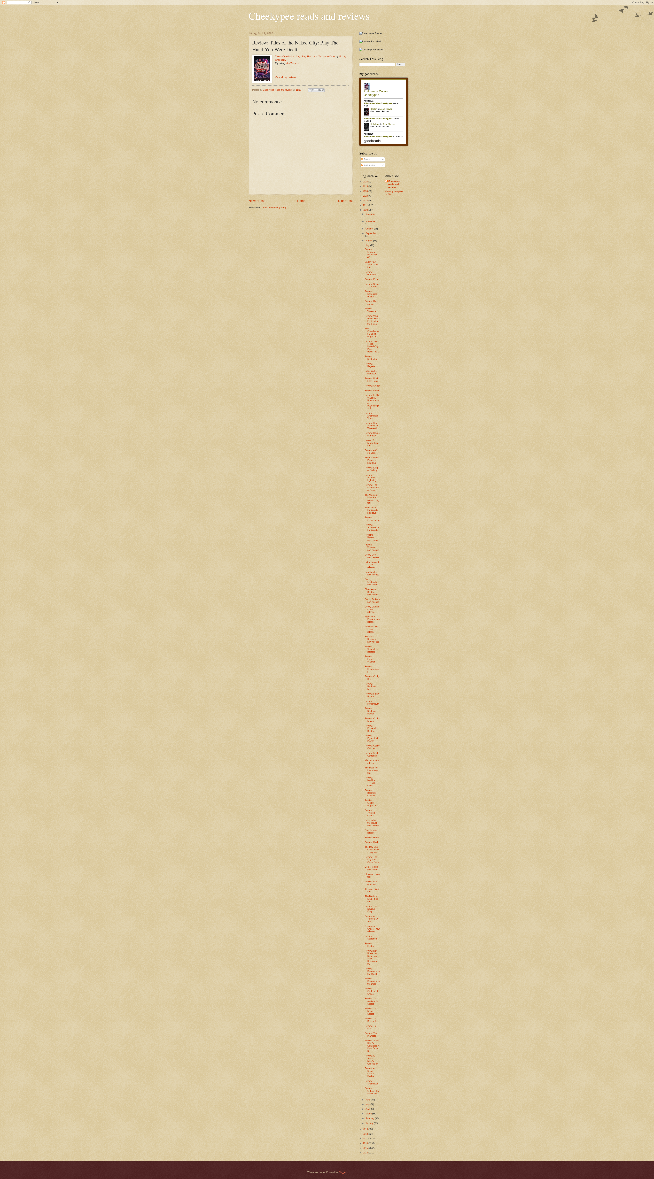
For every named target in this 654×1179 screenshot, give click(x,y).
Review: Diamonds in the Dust (372, 981)
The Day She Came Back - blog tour (372, 849)
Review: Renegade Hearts (371, 294)
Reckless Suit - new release (372, 629)
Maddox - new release (372, 761)
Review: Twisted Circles (370, 813)
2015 (365, 1148)
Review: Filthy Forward (372, 695)
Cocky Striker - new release (372, 600)
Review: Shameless (371, 1082)
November (370, 221)
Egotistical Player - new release (372, 619)
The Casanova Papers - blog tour (372, 460)
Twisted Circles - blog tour (370, 803)
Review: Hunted (369, 944)
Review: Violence (370, 309)
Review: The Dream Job (371, 1019)
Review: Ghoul (372, 837)
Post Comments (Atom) (274, 207)
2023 (365, 196)
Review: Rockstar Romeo (370, 711)
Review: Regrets (370, 365)
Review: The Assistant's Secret (371, 1001)
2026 (365, 181)
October (369, 228)
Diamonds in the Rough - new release (372, 823)
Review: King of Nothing (371, 469)
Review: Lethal (372, 390)
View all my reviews (285, 77)
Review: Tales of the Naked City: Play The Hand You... (372, 346)
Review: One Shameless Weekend (371, 426)
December (370, 214)
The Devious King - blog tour (371, 899)
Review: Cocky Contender (372, 754)
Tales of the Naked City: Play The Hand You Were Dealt (305, 56)
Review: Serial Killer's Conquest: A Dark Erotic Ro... (372, 1045)
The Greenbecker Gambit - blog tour (372, 332)
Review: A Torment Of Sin (371, 919)
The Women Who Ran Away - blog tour (372, 499)
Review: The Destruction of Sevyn (372, 487)
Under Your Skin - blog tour (371, 264)
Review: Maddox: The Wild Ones (370, 781)
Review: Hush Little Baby (371, 379)
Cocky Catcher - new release (372, 609)
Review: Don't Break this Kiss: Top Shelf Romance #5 (371, 957)
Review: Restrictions (372, 357)
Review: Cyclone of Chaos (371, 991)
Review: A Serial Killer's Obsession (371, 1059)
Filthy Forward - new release (372, 565)
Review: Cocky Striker (372, 719)
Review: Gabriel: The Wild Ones (372, 1091)
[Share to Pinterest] (323, 90)
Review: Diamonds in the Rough (372, 971)
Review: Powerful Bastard (370, 728)
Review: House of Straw (372, 434)
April (368, 1109)
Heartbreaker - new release (372, 573)
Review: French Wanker (370, 659)
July (367, 245)
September (370, 233)
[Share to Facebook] (319, 90)
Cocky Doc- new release (372, 556)
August (369, 240)
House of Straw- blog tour (371, 443)
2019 (365, 1129)
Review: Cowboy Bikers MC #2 (371, 253)
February (370, 1118)
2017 (365, 1138)
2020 (365, 210)
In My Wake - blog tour (371, 372)
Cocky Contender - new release (372, 582)
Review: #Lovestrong (372, 518)
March (368, 1113)
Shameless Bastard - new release (372, 592)
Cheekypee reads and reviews (309, 15)
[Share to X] (316, 90)
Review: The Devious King (371, 909)
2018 (365, 1134)
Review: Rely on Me (371, 302)
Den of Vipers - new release (372, 868)
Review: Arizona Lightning (370, 478)
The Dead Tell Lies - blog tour (371, 770)
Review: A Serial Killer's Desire (370, 1072)
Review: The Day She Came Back (372, 860)
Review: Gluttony (370, 273)
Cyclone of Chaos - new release (372, 929)
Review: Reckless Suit (371, 686)
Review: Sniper (372, 385)
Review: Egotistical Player (371, 738)
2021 (365, 205)
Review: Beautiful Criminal (370, 793)
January (369, 1123)
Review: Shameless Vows (371, 416)
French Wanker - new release (372, 547)
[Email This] (310, 90)
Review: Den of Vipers (371, 882)
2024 (365, 191)
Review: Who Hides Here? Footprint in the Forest (372, 320)
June (368, 1099)
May (367, 1104)
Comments (369, 165)
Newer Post (256, 201)
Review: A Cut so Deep (372, 451)
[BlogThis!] (313, 90)
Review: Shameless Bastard (371, 649)
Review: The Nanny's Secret (371, 1011)
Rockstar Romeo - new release (372, 639)
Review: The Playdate (371, 1034)
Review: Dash (371, 842)
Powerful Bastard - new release (372, 537)
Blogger (342, 1172)
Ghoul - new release (371, 831)
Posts (366, 159)
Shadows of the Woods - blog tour (372, 510)
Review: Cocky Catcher (372, 747)
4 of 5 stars (292, 63)
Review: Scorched (371, 937)
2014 (365, 1152)
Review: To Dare (370, 1027)
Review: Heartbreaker (372, 669)
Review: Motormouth (372, 702)
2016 (365, 1143)
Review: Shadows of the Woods (372, 527)
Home (301, 201)
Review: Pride (371, 279)
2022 (365, 200)
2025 (365, 186)
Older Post (345, 201)
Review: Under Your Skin (372, 285)
